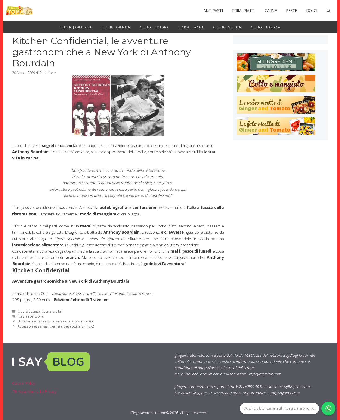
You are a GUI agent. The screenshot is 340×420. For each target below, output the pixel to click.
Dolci (311, 10)
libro (21, 316)
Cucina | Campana (116, 27)
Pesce (291, 10)
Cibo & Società (29, 311)
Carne (271, 10)
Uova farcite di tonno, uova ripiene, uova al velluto (56, 321)
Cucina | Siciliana (227, 27)
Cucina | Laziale (191, 27)
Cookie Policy (23, 383)
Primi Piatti (244, 10)
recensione (35, 316)
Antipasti (213, 10)
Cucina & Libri (52, 311)
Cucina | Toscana (265, 27)
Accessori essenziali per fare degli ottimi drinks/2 (56, 326)
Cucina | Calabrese (76, 27)
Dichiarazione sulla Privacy (34, 391)
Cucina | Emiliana (154, 27)
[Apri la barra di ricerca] (328, 10)
